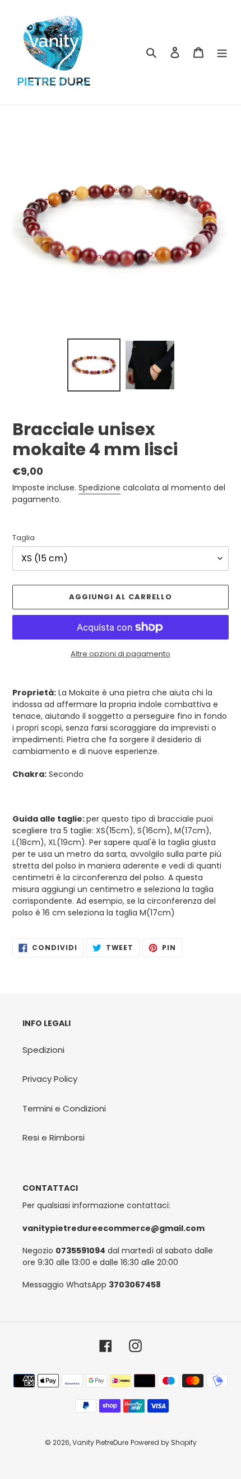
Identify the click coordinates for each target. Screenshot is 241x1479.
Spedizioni (43, 1050)
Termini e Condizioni (64, 1108)
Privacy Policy (49, 1079)
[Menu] (222, 52)
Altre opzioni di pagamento (120, 653)
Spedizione (99, 487)
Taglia (23, 537)
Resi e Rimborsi (53, 1137)
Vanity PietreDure (100, 1442)
